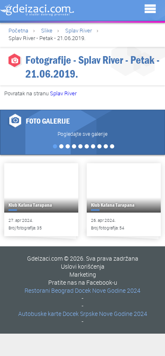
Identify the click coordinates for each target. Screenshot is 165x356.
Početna (18, 30)
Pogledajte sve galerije (82, 133)
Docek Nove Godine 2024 (107, 290)
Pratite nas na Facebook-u (82, 282)
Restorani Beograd (49, 290)
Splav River (78, 30)
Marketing (82, 274)
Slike (46, 30)
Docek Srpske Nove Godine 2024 (105, 314)
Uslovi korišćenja (82, 266)
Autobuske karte (39, 314)
